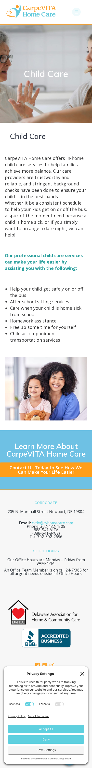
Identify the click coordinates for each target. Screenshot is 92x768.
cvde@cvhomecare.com (52, 523)
